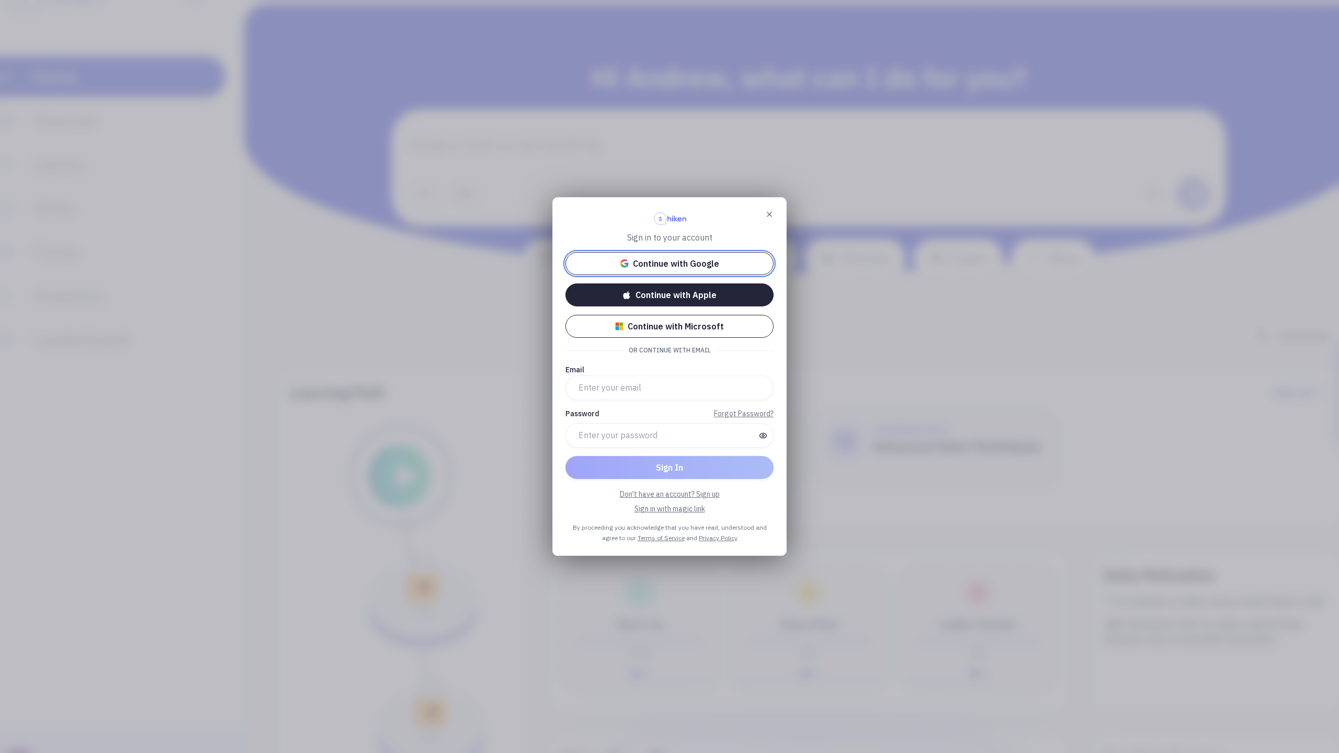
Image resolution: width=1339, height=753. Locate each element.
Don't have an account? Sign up (670, 494)
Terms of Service (661, 538)
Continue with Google (676, 263)
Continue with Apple (676, 295)
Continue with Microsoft (676, 326)
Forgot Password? (744, 413)
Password (582, 413)
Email (574, 369)
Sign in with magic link (669, 509)
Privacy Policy (718, 538)
